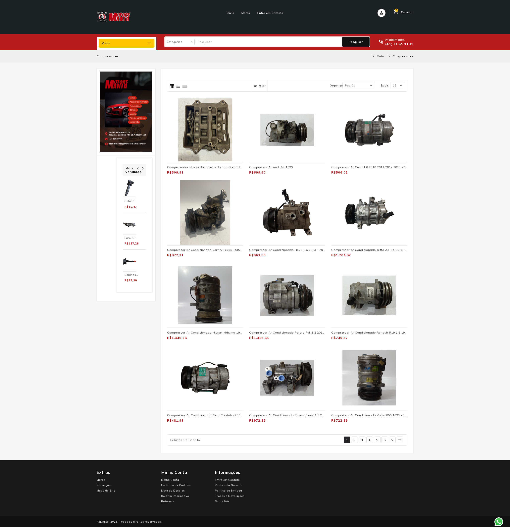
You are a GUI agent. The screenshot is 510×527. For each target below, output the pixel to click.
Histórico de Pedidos (176, 485)
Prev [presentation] (137, 167)
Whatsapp (499, 522)
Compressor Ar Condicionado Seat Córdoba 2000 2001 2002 (212, 415)
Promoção (104, 485)
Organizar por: (340, 85)
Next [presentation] (142, 167)
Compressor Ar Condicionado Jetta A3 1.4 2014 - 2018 (372, 250)
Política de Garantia (229, 485)
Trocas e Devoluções (230, 496)
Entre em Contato (270, 13)
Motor (381, 56)
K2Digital (103, 521)
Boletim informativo (175, 496)
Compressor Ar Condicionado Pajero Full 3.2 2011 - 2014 (292, 332)
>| (400, 440)
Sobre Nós (222, 501)
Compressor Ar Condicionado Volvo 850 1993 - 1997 (370, 415)
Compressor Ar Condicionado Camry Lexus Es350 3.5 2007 (211, 250)
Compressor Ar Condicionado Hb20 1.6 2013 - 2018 (288, 250)
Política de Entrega (228, 490)
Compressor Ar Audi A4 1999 (271, 167)
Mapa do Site (106, 490)
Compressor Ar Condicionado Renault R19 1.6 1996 (369, 332)
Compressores (403, 56)
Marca (245, 13)
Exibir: (385, 85)
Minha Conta (170, 479)
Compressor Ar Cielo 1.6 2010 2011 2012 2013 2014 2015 (374, 167)
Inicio (230, 13)
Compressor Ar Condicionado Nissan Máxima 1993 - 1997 (210, 332)
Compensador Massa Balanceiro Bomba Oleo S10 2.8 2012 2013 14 (217, 167)
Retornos (167, 501)
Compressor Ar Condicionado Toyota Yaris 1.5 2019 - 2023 (293, 415)
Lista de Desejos (173, 490)
